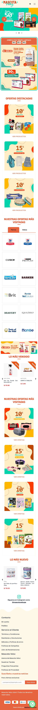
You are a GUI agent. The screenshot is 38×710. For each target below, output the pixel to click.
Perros (13, 230)
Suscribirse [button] (31, 682)
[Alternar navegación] (35, 4)
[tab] (16, 33)
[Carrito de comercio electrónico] (30, 4)
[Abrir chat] (32, 704)
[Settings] (4, 19)
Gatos (24, 230)
